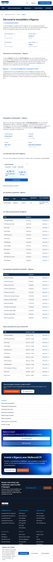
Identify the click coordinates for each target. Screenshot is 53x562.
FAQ (37, 536)
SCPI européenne (40, 515)
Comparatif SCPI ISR (5, 518)
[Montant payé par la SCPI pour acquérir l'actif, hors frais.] (40, 199)
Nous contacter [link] (45, 3)
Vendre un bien (39, 534)
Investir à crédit (5, 424)
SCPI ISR (21, 544)
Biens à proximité (6, 418)
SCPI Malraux (4, 536)
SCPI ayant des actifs (7, 409)
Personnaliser (45, 553)
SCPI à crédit (22, 534)
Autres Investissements (14, 8)
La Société (48, 8)
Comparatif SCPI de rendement (8, 513)
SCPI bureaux (22, 513)
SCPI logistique (22, 518)
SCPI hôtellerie (22, 527)
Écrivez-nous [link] (11, 470)
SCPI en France (39, 513)
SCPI (3, 8)
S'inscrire (47, 488)
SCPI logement (22, 523)
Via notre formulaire (12, 391)
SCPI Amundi (39, 520)
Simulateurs (27, 8)
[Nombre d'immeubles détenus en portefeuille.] (14, 33)
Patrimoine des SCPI (10, 14)
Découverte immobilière (7, 403)
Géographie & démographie (8, 406)
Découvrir (45, 220)
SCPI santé (21, 525)
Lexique (38, 539)
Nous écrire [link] (27, 443)
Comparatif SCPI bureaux (7, 520)
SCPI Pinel (3, 534)
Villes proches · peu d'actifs (9, 421)
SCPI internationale (40, 518)
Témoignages (39, 544)
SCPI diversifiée (22, 541)
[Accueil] (2, 14)
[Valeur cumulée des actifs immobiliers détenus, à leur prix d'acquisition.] (37, 42)
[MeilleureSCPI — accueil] (5, 3)
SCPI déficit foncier (5, 539)
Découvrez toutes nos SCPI (10, 186)
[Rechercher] (27, 3)
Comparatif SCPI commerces (7, 523)
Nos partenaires (40, 541)
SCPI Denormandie (5, 541)
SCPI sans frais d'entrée (24, 536)
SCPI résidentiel (22, 520)
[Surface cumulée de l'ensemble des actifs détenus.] (36, 33)
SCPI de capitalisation (24, 539)
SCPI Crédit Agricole (41, 523)
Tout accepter (24, 553)
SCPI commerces (23, 515)
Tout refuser (34, 553)
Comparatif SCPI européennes (8, 515)
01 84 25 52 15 (29, 391)
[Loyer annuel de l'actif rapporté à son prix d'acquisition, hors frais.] (31, 199)
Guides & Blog (38, 8)
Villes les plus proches (7, 415)
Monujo (33, 3)
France (18, 14)
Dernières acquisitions (7, 412)
